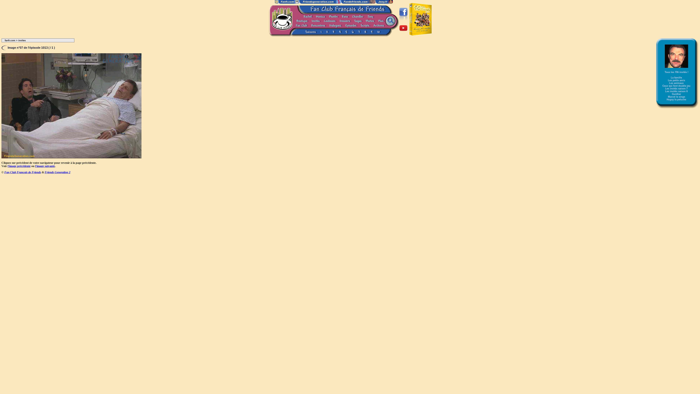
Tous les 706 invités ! (676, 72)
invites (22, 40)
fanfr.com (10, 40)
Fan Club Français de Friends (22, 172)
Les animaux (676, 83)
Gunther (676, 94)
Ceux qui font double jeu (676, 85)
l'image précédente (19, 166)
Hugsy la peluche (676, 99)
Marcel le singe (676, 96)
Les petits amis (676, 80)
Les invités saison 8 (676, 91)
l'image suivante (45, 166)
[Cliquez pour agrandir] (71, 157)
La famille (676, 77)
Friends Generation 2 (57, 172)
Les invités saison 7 (676, 88)
